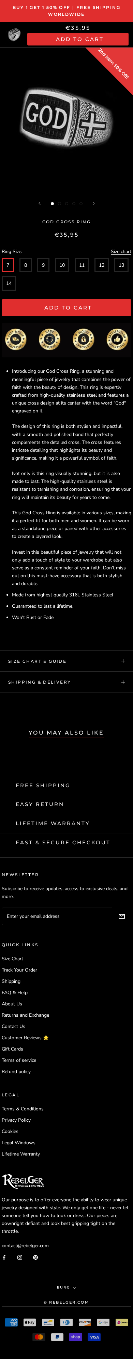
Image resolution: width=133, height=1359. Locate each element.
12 (101, 265)
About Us (12, 1004)
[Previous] (40, 203)
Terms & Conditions (23, 1109)
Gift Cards (12, 1049)
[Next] (94, 203)
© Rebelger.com (66, 1302)
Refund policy (16, 1071)
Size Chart (12, 958)
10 (62, 265)
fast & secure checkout (63, 842)
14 (9, 283)
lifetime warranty (53, 823)
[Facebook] (4, 1257)
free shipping (43, 785)
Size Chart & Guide (37, 661)
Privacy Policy (16, 1120)
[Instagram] (19, 1257)
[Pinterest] (35, 1257)
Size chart (121, 251)
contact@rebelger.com (25, 1245)
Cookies (10, 1131)
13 (121, 265)
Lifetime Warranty (21, 1154)
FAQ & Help (15, 992)
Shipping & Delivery (39, 682)
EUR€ (63, 1287)
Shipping (11, 981)
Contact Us (13, 1026)
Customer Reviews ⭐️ (25, 1037)
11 (82, 265)
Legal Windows (18, 1142)
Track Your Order (19, 970)
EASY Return (40, 804)
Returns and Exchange (25, 1015)
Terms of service (19, 1060)
